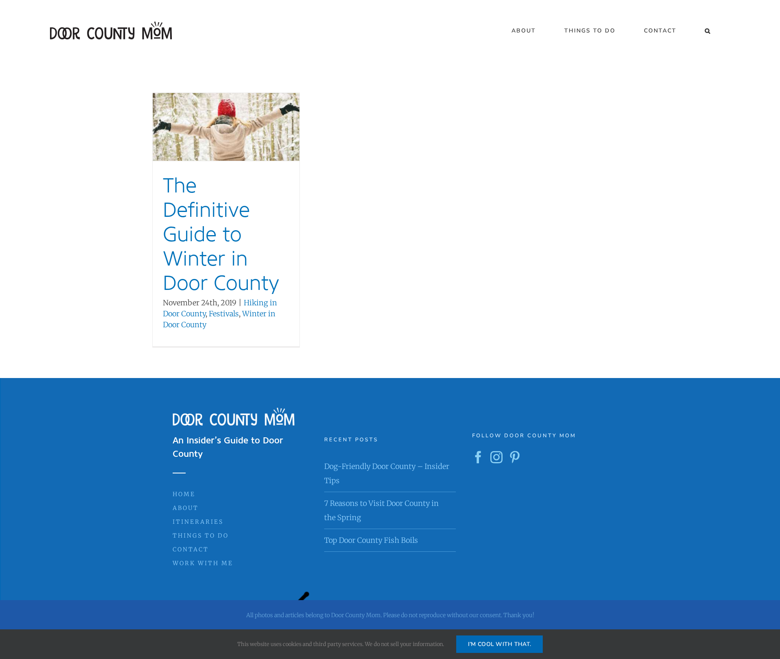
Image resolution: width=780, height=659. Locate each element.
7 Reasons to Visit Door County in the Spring (381, 510)
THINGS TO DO (201, 535)
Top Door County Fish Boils (371, 540)
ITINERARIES (198, 521)
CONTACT (191, 549)
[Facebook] (478, 457)
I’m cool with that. (499, 644)
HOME (184, 494)
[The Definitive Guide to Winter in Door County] (226, 127)
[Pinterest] (515, 457)
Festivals (224, 313)
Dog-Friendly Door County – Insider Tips (386, 473)
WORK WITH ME (203, 563)
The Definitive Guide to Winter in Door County (221, 234)
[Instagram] (496, 457)
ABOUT (186, 508)
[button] (708, 31)
